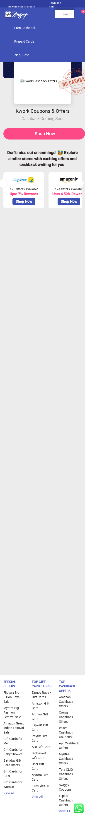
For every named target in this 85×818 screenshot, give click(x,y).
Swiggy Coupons (65, 787)
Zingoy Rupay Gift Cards (41, 694)
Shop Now (45, 133)
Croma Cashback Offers (66, 717)
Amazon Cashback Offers (66, 701)
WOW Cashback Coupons (66, 732)
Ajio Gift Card (41, 747)
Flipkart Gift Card (40, 727)
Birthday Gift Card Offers (12, 762)
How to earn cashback (22, 6)
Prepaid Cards (24, 41)
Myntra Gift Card (40, 777)
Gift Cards (21, 14)
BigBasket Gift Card (39, 755)
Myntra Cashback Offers (66, 758)
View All (8, 793)
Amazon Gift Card (40, 705)
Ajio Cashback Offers (69, 745)
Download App (55, 3)
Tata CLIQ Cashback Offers (66, 774)
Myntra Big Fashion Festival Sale (12, 712)
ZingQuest (21, 55)
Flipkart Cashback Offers (66, 800)
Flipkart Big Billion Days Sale (11, 697)
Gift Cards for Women (12, 784)
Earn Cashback (25, 28)
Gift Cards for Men (12, 740)
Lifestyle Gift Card (40, 788)
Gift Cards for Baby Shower (12, 751)
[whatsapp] (79, 808)
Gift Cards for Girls (12, 773)
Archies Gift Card (40, 716)
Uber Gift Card (38, 766)
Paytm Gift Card (39, 738)
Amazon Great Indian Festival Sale (13, 727)
